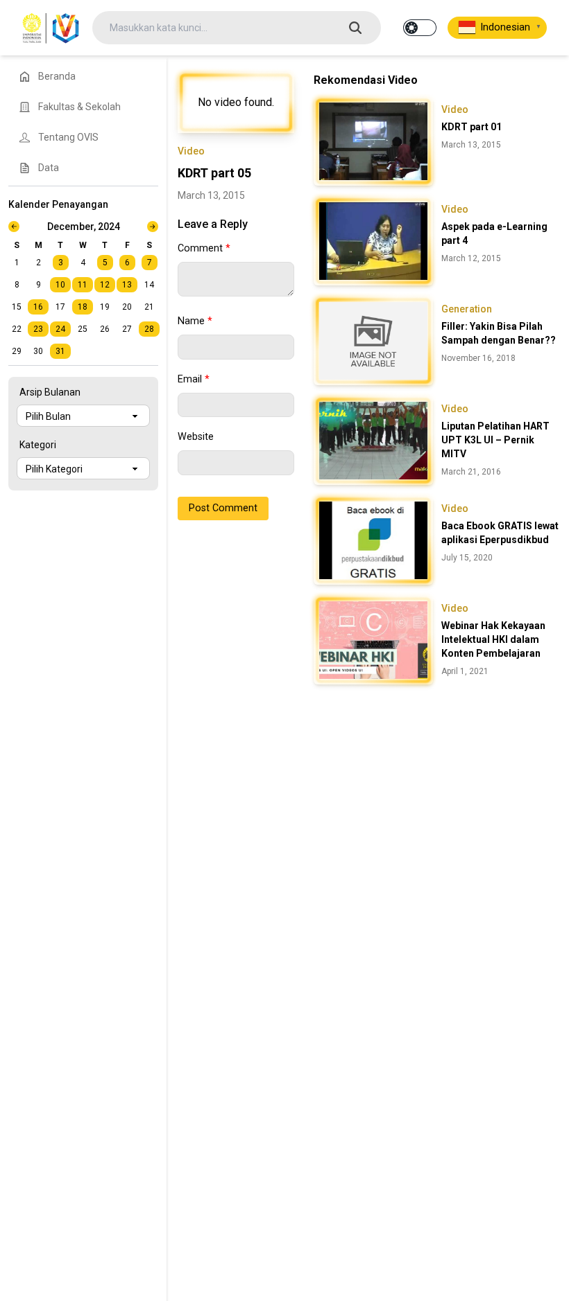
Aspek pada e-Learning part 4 (494, 233)
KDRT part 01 (471, 126)
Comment (204, 248)
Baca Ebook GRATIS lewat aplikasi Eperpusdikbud (500, 532)
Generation (466, 309)
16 (38, 307)
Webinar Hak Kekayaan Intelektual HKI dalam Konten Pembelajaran (493, 639)
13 (127, 285)
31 (60, 351)
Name (195, 321)
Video (191, 151)
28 (149, 329)
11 (82, 285)
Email (194, 379)
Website (196, 437)
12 (105, 285)
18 (82, 307)
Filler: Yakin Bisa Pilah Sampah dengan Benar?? (498, 333)
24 (60, 329)
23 (38, 329)
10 (60, 285)
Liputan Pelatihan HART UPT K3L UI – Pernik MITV (495, 440)
